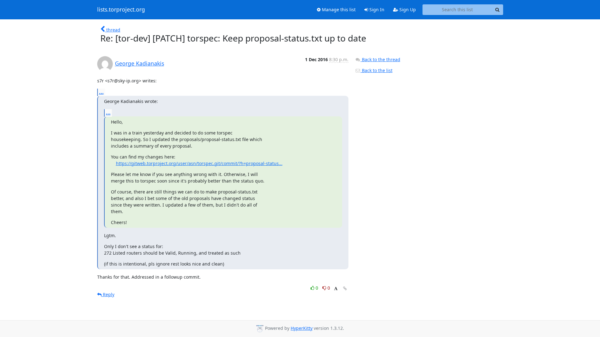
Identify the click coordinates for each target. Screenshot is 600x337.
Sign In (376, 9)
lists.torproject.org (121, 9)
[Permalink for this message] (345, 288)
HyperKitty (301, 328)
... (101, 92)
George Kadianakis (139, 63)
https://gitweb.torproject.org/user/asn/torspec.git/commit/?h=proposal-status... (199, 163)
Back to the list (376, 70)
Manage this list (338, 9)
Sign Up (407, 9)
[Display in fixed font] (336, 289)
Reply (108, 294)
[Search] (497, 9)
